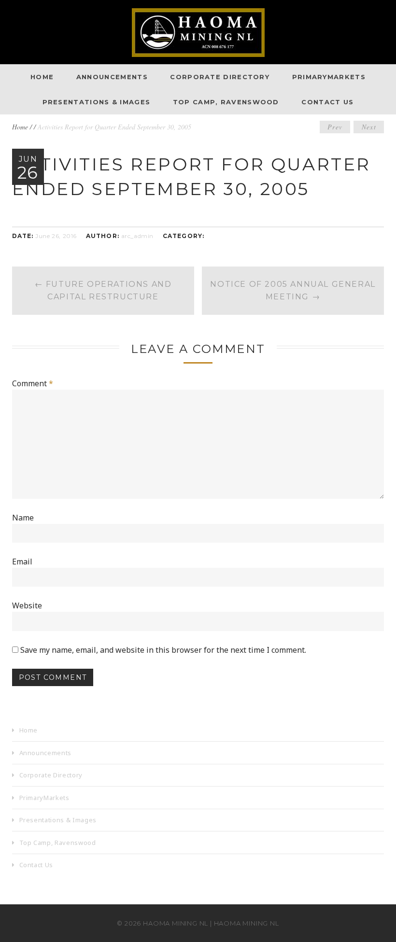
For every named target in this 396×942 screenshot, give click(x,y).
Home (42, 77)
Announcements (112, 77)
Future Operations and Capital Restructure (103, 290)
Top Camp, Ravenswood (226, 102)
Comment (32, 383)
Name (23, 517)
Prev (335, 126)
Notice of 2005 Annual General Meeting (292, 290)
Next (369, 126)
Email (22, 561)
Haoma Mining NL (175, 923)
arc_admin (137, 235)
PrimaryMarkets (329, 77)
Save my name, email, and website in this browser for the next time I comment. (163, 650)
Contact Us (327, 102)
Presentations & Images (96, 102)
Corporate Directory (219, 77)
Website (27, 605)
